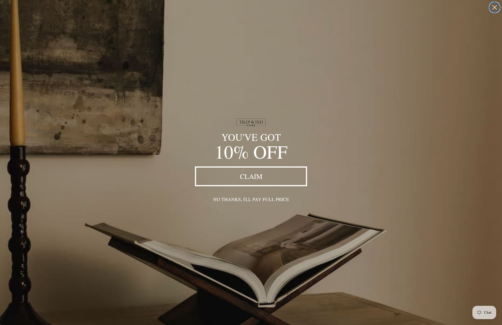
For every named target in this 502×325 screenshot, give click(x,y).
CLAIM (251, 176)
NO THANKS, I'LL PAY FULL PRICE (251, 199)
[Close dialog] (495, 7)
